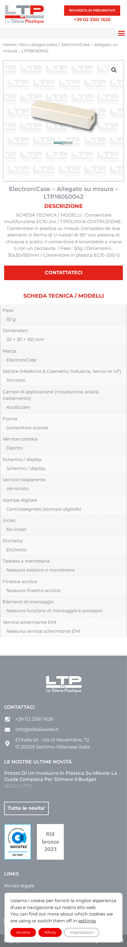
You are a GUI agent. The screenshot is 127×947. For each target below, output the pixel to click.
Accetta (23, 932)
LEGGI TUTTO (18, 786)
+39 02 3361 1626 (92, 19)
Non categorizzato (38, 44)
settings (87, 921)
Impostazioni (81, 932)
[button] (114, 70)
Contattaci (19, 707)
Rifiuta (50, 932)
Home (9, 44)
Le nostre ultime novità (38, 762)
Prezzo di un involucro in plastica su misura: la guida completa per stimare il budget (60, 776)
